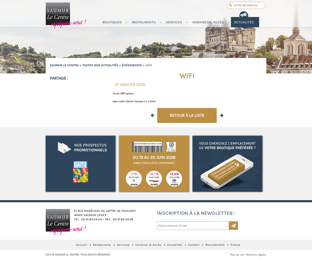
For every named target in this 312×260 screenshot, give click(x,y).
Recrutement (215, 245)
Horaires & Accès (148, 245)
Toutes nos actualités (100, 65)
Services (123, 245)
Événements (132, 65)
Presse (235, 245)
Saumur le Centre (66, 14)
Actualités (174, 245)
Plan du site (237, 254)
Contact (194, 245)
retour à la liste (187, 115)
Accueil (81, 245)
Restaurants (102, 245)
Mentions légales (256, 254)
